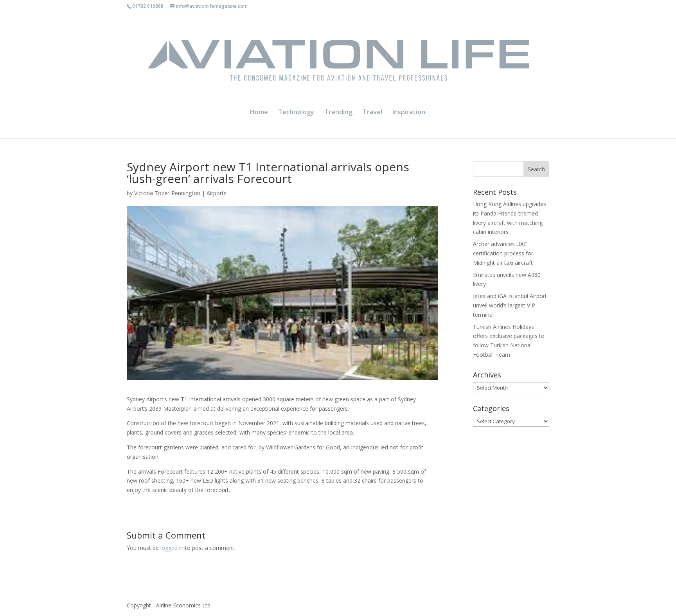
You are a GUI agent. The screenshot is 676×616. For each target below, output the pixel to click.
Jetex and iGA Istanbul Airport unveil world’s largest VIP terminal (510, 305)
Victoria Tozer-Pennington (167, 193)
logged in (171, 547)
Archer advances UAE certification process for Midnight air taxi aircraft (503, 253)
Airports (217, 193)
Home (259, 112)
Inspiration (408, 112)
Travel (372, 112)
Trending (338, 112)
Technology (296, 112)
